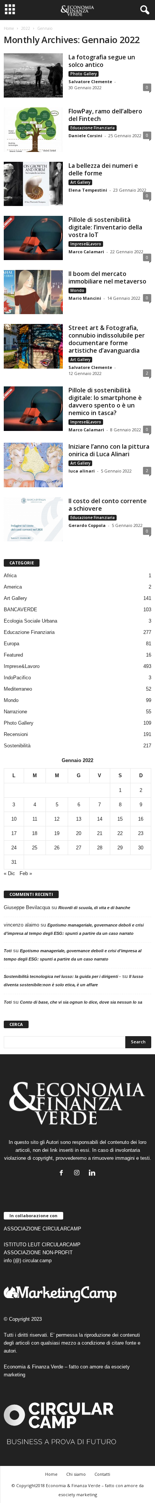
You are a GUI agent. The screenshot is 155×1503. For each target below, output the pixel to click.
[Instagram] (78, 1173)
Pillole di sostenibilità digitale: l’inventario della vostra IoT (105, 227)
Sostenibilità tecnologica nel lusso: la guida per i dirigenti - (62, 976)
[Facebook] (63, 1173)
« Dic (9, 873)
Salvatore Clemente (90, 81)
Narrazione (15, 711)
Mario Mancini (84, 298)
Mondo (77, 290)
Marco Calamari (86, 251)
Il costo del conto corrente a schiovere (107, 505)
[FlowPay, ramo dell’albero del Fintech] (33, 129)
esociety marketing (77, 1494)
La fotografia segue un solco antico (101, 61)
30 (140, 848)
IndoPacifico (17, 677)
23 (140, 833)
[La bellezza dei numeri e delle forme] (33, 184)
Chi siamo (76, 1474)
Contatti (102, 1474)
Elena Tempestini (87, 190)
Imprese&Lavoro (85, 243)
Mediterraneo (18, 689)
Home (9, 28)
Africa (10, 575)
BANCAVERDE (20, 609)
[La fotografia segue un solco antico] (33, 75)
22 (120, 833)
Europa (11, 643)
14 (99, 819)
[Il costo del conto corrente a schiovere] (33, 519)
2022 (25, 28)
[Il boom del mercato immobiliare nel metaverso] (33, 292)
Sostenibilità (17, 745)
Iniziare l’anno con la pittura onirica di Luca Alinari (108, 450)
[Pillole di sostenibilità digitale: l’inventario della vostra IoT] (33, 238)
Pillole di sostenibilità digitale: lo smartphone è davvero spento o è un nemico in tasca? (105, 401)
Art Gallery (80, 182)
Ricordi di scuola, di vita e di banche (94, 907)
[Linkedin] (93, 1173)
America (13, 587)
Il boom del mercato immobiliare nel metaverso (107, 277)
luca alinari (81, 471)
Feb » (26, 873)
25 (34, 848)
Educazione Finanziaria (92, 127)
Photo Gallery (83, 73)
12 (56, 819)
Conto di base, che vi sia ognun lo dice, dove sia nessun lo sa (81, 1002)
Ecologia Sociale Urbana (30, 621)
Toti (8, 950)
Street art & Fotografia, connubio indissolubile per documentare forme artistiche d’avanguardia (106, 339)
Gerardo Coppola (87, 525)
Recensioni (16, 734)
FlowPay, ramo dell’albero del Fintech (105, 115)
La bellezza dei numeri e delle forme (103, 169)
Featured (13, 655)
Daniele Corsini (85, 135)
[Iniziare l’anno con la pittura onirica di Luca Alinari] (33, 465)
